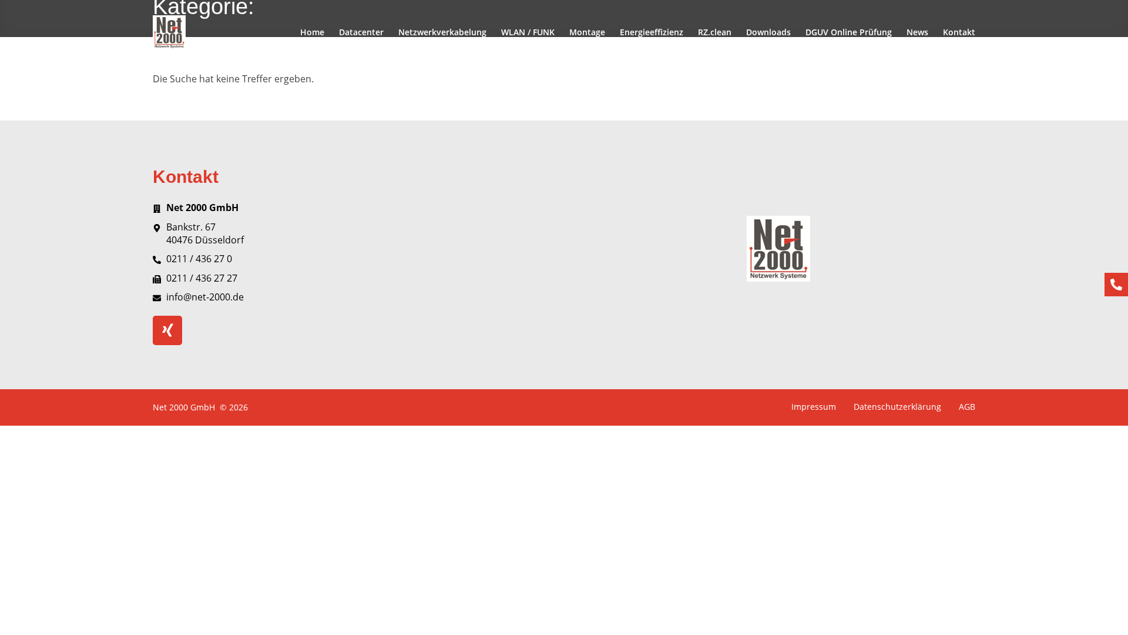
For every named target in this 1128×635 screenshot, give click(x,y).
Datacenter (361, 32)
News (917, 32)
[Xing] (167, 330)
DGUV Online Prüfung (848, 32)
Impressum (813, 406)
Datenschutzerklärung (897, 406)
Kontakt (959, 32)
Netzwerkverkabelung (442, 32)
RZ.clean (714, 32)
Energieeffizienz (651, 32)
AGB (967, 406)
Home (312, 32)
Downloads (768, 32)
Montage (587, 32)
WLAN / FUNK (528, 32)
